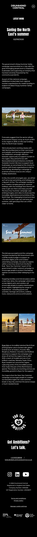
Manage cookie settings (18, 506)
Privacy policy (18, 500)
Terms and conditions (18, 498)
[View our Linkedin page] (17, 474)
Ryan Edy (5, 345)
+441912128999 (16, 458)
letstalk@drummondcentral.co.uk (18, 460)
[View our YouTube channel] (26, 474)
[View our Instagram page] (10, 474)
